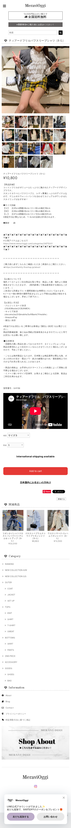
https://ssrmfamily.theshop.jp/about (22, 267)
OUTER (8, 582)
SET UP (11, 601)
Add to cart (35, 471)
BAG (9, 680)
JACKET (11, 594)
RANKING (9, 564)
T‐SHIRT (11, 625)
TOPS (7, 607)
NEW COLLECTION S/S (15, 576)
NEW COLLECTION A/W (16, 570)
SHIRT (10, 619)
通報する (61, 499)
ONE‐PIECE (10, 656)
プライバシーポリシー (16, 714)
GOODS (8, 668)
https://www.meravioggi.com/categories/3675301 (28, 243)
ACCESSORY (11, 662)
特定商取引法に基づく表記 (18, 720)
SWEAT (10, 631)
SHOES (10, 674)
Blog (8, 701)
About (8, 695)
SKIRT (10, 643)
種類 (5, 435)
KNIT (9, 613)
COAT (10, 588)
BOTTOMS (10, 637)
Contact (10, 707)
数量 (5, 445)
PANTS (10, 650)
